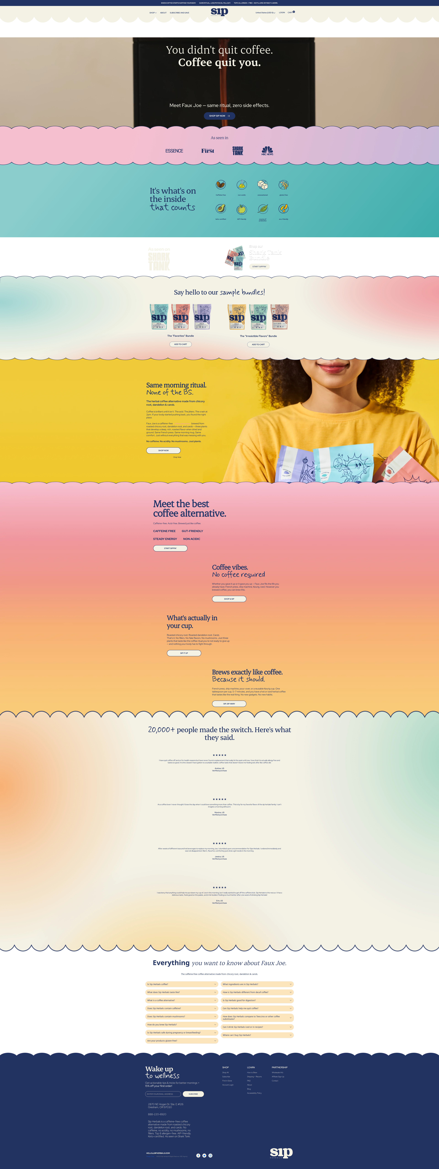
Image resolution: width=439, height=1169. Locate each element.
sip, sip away (229, 704)
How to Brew (252, 1072)
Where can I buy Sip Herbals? (237, 1035)
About (163, 13)
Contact (275, 1081)
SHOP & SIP (229, 599)
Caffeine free (164, 531)
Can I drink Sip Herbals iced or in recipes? (243, 1027)
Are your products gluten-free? (162, 1040)
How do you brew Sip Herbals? (162, 1024)
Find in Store (227, 1081)
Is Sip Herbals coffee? (157, 984)
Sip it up (184, 653)
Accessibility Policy (254, 1093)
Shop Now (163, 450)
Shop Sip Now (217, 115)
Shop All (225, 1072)
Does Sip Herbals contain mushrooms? (166, 1016)
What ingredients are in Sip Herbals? (240, 984)
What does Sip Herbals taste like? (163, 992)
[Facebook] (198, 1156)
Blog (249, 1089)
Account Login (227, 1085)
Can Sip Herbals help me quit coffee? (240, 1008)
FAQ (248, 1081)
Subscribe (193, 1094)
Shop (152, 13)
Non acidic (191, 539)
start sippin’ (170, 548)
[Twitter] (204, 1156)
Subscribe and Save (179, 13)
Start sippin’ (259, 266)
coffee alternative (182, 423)
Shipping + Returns (254, 1076)
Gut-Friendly (192, 531)
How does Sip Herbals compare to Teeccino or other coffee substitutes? (251, 1017)
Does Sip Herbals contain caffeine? (164, 1008)
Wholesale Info (277, 1072)
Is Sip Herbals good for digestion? (239, 1000)
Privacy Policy (150, 1156)
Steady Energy (165, 539)
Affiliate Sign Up (278, 1076)
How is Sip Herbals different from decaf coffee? (245, 992)
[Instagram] (210, 1156)
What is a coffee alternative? (161, 1000)
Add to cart (180, 344)
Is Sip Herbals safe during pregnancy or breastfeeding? (174, 1032)
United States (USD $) (264, 12)
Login (282, 12)
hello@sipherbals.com (158, 1153)
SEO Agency (183, 1156)
